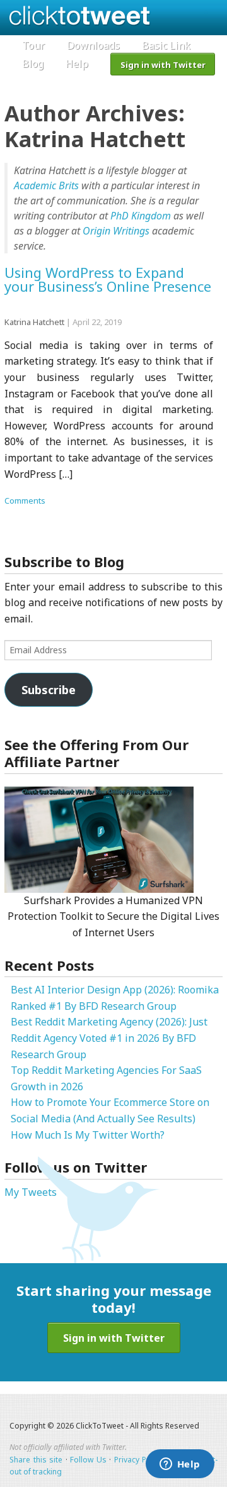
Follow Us (88, 1459)
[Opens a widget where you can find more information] (179, 1465)
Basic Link (166, 45)
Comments (24, 500)
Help (77, 63)
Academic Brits (46, 185)
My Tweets (30, 1192)
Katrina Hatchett (34, 322)
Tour (33, 45)
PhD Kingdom (140, 216)
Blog (33, 63)
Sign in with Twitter (163, 64)
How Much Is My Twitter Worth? (88, 1135)
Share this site (35, 1459)
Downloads (93, 45)
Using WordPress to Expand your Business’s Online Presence (107, 279)
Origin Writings (116, 231)
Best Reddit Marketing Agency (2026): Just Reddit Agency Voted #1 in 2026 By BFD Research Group (109, 1038)
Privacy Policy (138, 1459)
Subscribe (48, 689)
